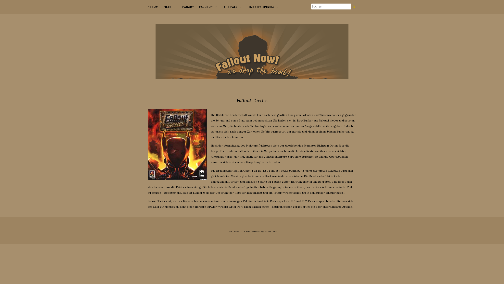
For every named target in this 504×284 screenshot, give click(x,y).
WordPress (271, 231)
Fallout (206, 7)
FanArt (188, 7)
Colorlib (245, 231)
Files (167, 7)
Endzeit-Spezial (261, 7)
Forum (153, 7)
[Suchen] (353, 7)
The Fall (231, 7)
